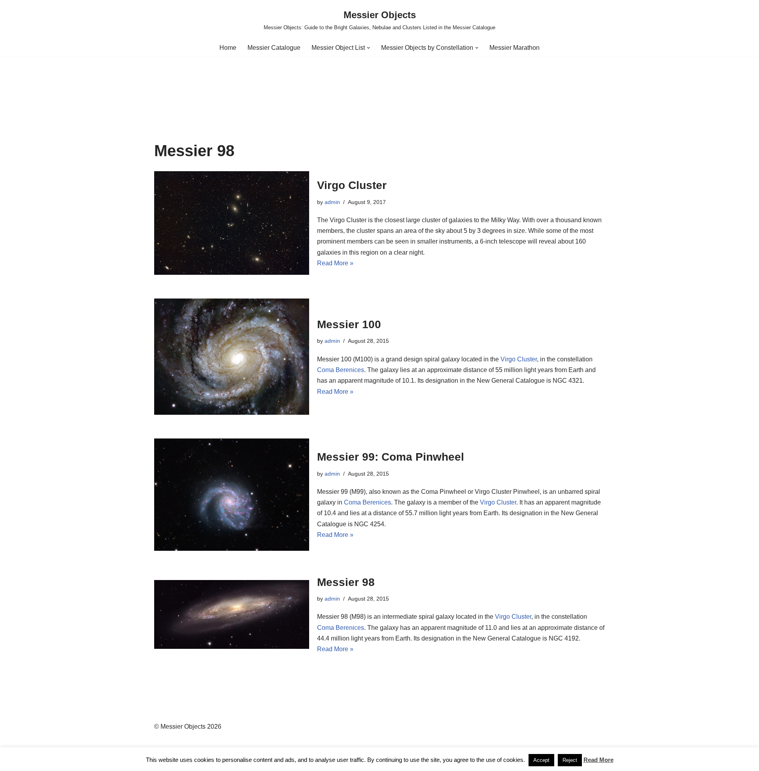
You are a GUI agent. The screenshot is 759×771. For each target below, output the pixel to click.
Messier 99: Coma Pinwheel (390, 457)
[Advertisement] (379, 81)
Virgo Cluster (352, 185)
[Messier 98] (231, 614)
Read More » (335, 263)
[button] (368, 47)
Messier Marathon (514, 47)
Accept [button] (541, 760)
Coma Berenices (340, 370)
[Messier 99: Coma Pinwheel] (231, 494)
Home (227, 47)
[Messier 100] (231, 357)
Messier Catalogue (273, 47)
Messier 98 (346, 582)
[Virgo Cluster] (231, 223)
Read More (598, 759)
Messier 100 (349, 324)
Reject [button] (570, 760)
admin (332, 202)
